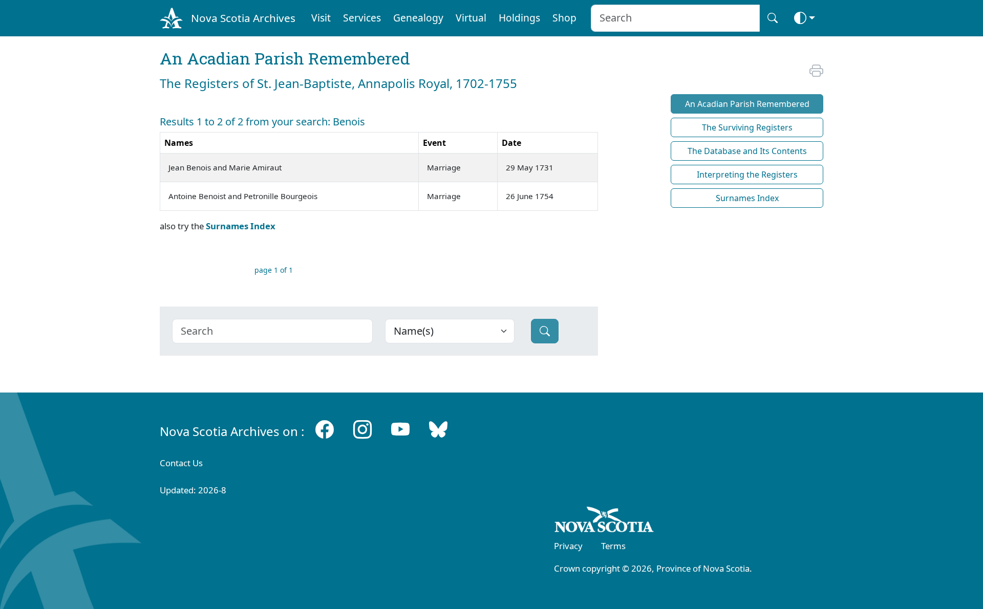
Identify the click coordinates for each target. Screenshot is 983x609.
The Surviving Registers (747, 127)
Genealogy (418, 18)
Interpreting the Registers (747, 174)
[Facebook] (324, 429)
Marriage (444, 167)
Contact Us (181, 463)
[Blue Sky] (438, 429)
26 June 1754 (529, 196)
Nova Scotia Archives (243, 18)
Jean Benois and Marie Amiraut (225, 167)
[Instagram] (362, 429)
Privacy (568, 546)
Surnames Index (240, 226)
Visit (321, 18)
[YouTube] (400, 429)
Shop (564, 18)
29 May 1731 (529, 167)
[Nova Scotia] (604, 521)
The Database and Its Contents (747, 151)
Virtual (471, 18)
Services (362, 18)
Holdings (519, 18)
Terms (613, 546)
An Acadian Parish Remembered (747, 104)
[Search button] (772, 18)
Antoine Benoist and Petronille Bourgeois (242, 196)
